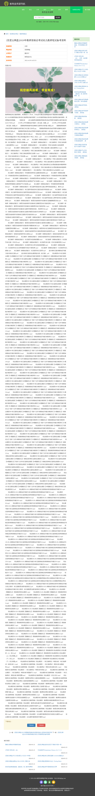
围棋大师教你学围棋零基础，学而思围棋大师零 (80, 45)
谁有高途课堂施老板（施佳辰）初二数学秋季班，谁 (80, 93)
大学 (59, 9)
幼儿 (30, 9)
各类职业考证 (76, 9)
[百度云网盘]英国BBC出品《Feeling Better (50, 761)
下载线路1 (31, 725)
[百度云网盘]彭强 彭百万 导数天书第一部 (49, 744)
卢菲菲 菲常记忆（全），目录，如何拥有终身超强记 (80, 58)
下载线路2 (41, 725)
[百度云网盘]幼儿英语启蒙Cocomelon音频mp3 (51, 755)
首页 (23, 9)
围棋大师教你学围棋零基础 (13, 744)
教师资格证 (23, 34)
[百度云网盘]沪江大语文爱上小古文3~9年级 (17, 755)
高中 (52, 9)
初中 (45, 9)
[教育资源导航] (14, 3)
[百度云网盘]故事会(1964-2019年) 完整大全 (17, 761)
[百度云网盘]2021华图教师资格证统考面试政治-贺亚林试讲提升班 (33, 732)
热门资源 (87, 9)
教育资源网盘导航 (42, 778)
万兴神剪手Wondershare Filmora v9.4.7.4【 (50, 750)
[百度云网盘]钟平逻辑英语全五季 (47, 766)
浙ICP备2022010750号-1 (47, 785)
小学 (37, 9)
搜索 (58, 17)
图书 (66, 9)
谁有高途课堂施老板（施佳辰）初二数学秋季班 (19, 766)
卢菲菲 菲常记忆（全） (12, 750)
